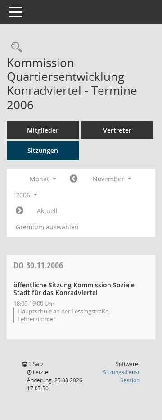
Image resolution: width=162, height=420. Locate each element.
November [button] (109, 178)
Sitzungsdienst (121, 376)
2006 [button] (24, 195)
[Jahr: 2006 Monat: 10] (73, 179)
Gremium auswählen (47, 227)
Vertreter (117, 130)
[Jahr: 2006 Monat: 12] (19, 211)
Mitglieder (42, 130)
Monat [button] (40, 178)
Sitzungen (42, 150)
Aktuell (47, 210)
